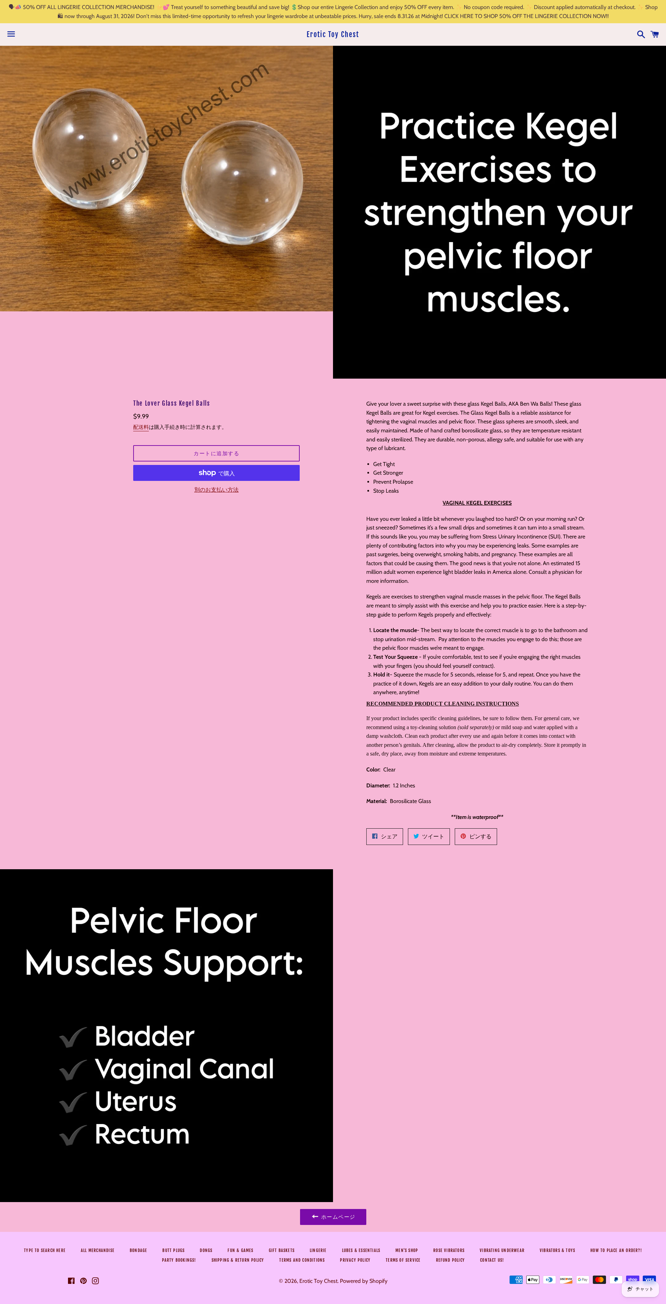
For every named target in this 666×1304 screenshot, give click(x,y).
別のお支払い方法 (216, 489)
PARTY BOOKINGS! (179, 1260)
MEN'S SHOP (406, 1250)
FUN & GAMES (240, 1250)
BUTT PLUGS (173, 1250)
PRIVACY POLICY (355, 1260)
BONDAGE (138, 1250)
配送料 (141, 427)
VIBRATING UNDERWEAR (502, 1250)
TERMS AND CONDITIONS (302, 1260)
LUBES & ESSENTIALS (361, 1250)
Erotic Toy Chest (333, 34)
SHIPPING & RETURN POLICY (238, 1260)
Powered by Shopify (363, 1281)
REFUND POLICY (450, 1260)
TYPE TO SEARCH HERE (45, 1250)
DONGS (206, 1250)
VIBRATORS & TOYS (557, 1250)
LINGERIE (318, 1250)
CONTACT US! (492, 1260)
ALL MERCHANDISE (97, 1250)
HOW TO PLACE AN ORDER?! (616, 1250)
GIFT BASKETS (281, 1250)
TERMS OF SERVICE (403, 1260)
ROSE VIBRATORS (448, 1250)
